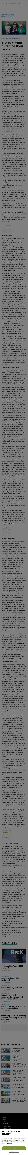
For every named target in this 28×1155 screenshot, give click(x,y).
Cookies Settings (14, 1152)
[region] (14, 1142)
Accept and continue (14, 1148)
